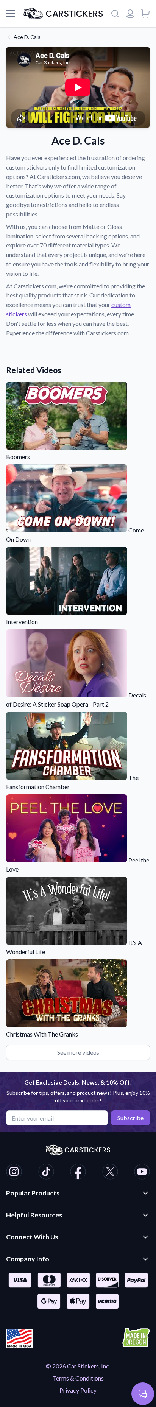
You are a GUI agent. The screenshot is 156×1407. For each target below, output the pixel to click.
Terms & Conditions (78, 1378)
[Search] (115, 13)
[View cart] (145, 13)
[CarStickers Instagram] (14, 1173)
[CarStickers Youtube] (142, 1173)
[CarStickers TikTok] (46, 1173)
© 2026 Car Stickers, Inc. (78, 1366)
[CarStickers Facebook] (78, 1173)
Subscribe (130, 1117)
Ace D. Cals (27, 37)
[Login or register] (130, 13)
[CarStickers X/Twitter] (110, 1173)
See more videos (78, 1052)
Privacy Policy (78, 1390)
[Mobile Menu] (10, 13)
